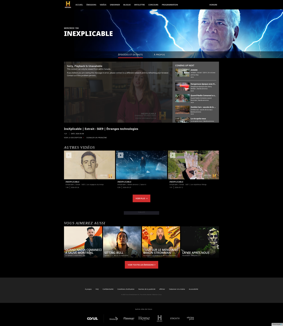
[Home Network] (144, 318)
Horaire (213, 5)
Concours (153, 5)
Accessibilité (193, 289)
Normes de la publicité (146, 289)
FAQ (97, 289)
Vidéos (103, 5)
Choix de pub (277, 324)
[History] (159, 318)
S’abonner (115, 5)
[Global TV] (113, 318)
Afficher (162, 289)
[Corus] (92, 318)
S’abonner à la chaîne (177, 289)
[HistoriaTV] (68, 5)
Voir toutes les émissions (141, 264)
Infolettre (139, 5)
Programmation (170, 5)
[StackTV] (175, 318)
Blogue (127, 5)
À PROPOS (159, 54)
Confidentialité (108, 289)
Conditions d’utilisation (125, 289)
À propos (88, 289)
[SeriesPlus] (190, 318)
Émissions (91, 5)
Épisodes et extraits (130, 54)
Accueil (79, 5)
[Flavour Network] (128, 318)
